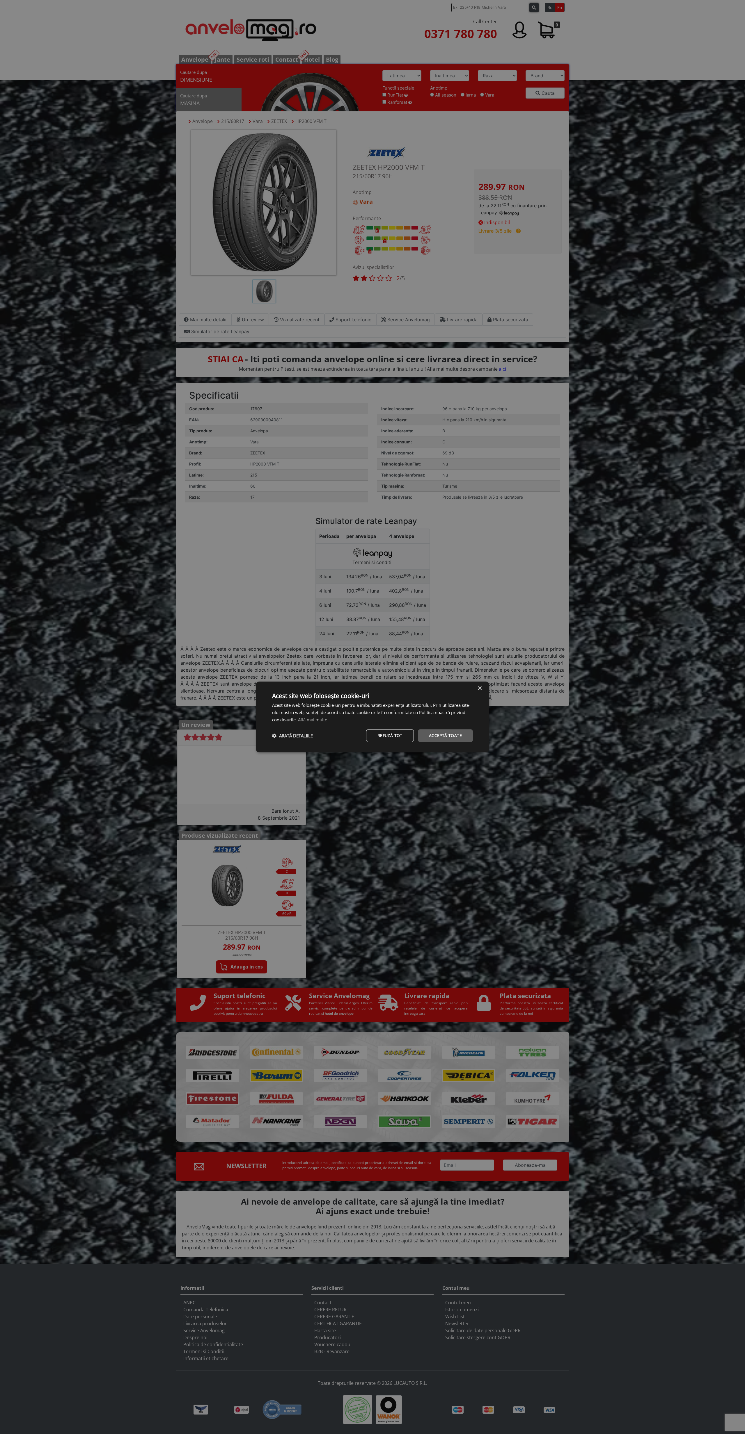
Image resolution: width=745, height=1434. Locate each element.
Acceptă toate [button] (445, 735)
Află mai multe (312, 720)
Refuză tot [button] (389, 735)
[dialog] (372, 717)
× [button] (479, 688)
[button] (292, 735)
